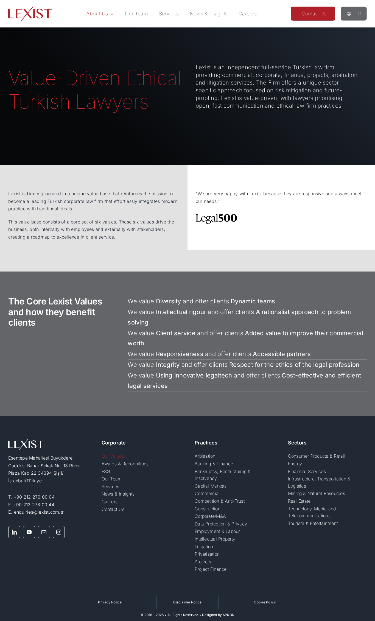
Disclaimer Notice (187, 602)
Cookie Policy (265, 602)
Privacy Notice (110, 602)
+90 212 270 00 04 (34, 497)
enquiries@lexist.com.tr (39, 512)
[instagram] (59, 532)
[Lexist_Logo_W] (26, 441)
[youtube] (29, 532)
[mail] (44, 532)
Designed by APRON (218, 615)
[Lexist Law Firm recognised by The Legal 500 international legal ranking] (216, 215)
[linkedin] (14, 532)
